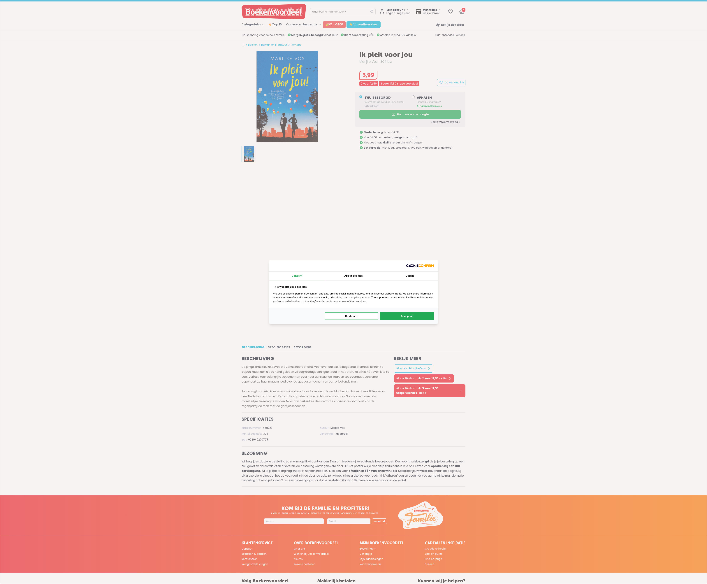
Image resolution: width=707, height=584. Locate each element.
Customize (351, 316)
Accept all (407, 316)
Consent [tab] (297, 275)
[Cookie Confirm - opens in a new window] (420, 265)
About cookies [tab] (353, 275)
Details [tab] (410, 275)
